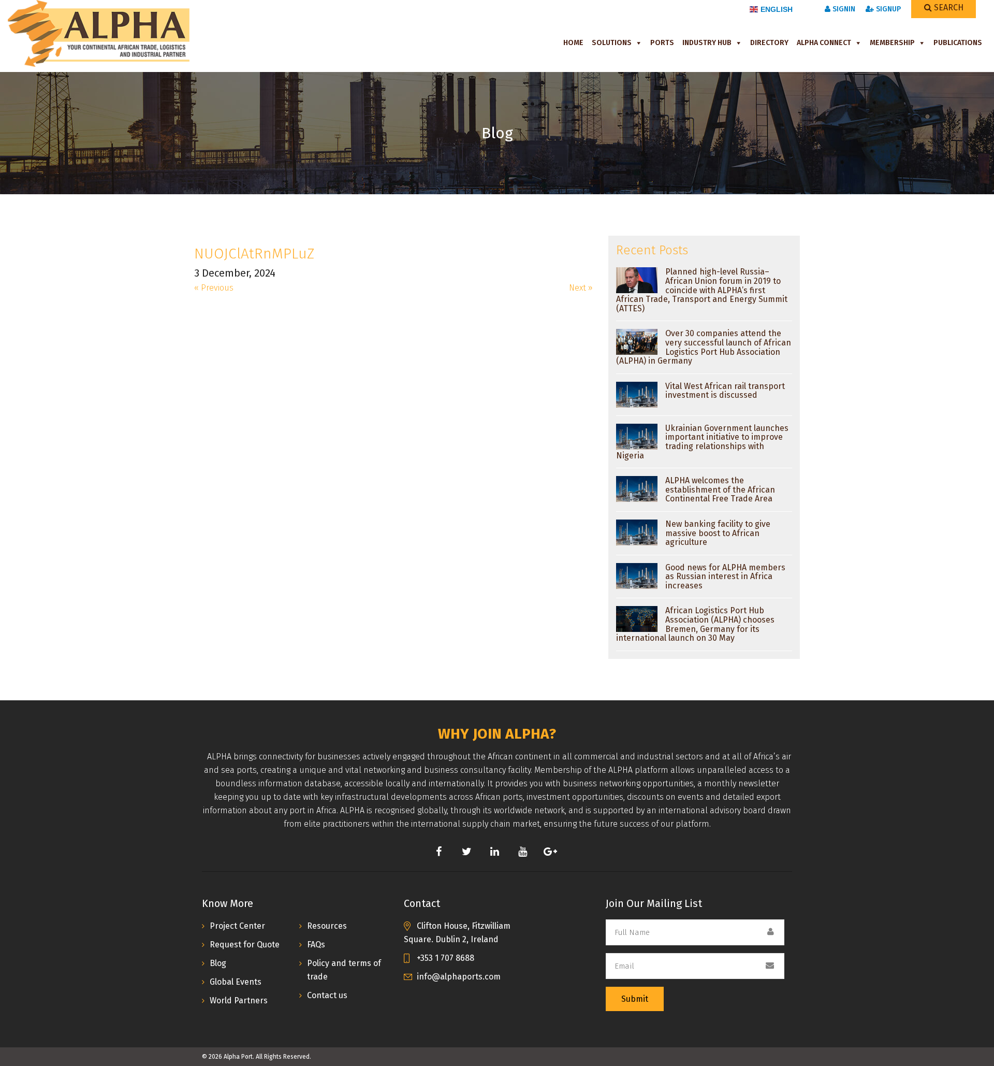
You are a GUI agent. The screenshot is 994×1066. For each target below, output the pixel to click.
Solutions (612, 42)
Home (573, 42)
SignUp (887, 9)
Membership (892, 42)
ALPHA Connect (824, 42)
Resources (327, 926)
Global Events (235, 982)
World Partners (239, 1000)
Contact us (327, 995)
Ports (662, 42)
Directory (769, 42)
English (777, 9)
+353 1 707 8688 (445, 958)
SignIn (842, 9)
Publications (957, 42)
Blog (218, 963)
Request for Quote (245, 944)
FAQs (316, 944)
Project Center (237, 926)
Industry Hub (707, 42)
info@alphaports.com (459, 977)
